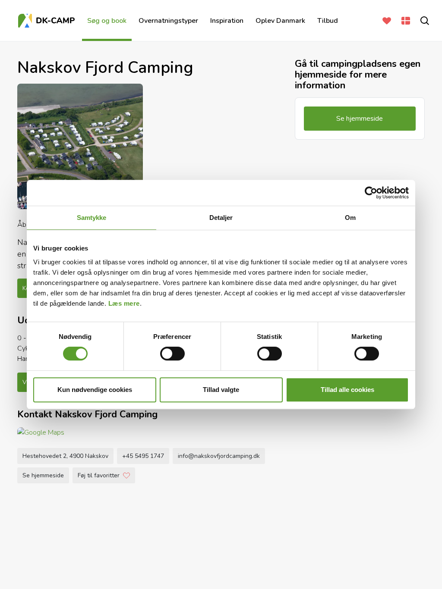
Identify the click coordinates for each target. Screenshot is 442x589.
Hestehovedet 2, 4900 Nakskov (65, 456)
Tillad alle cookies (347, 389)
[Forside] (47, 20)
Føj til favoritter (99, 475)
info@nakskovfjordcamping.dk (219, 456)
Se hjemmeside (43, 475)
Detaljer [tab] (221, 217)
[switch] (172, 353)
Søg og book (106, 20)
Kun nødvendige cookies (94, 389)
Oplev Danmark (280, 20)
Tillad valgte (221, 389)
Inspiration (226, 20)
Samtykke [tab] (92, 217)
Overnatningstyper (168, 20)
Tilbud (327, 20)
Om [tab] (350, 217)
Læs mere (124, 303)
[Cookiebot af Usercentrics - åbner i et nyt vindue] (371, 192)
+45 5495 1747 (143, 456)
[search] (423, 20)
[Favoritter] (385, 20)
